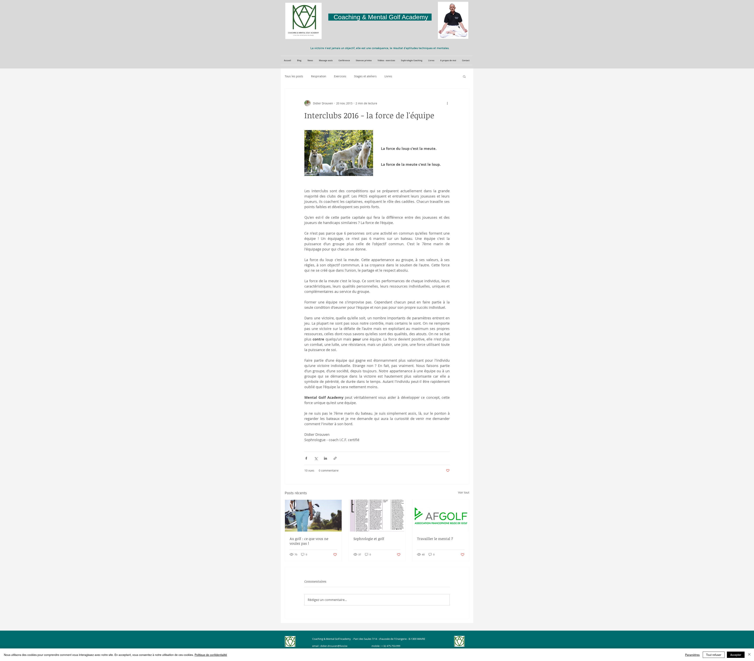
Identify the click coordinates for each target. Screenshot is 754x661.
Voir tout (463, 492)
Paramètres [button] (692, 655)
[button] (310, 60)
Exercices (340, 76)
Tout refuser (713, 655)
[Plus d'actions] (447, 103)
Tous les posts (294, 76)
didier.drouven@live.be (333, 646)
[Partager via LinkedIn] (325, 458)
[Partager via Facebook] (306, 458)
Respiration (318, 76)
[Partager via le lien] (335, 458)
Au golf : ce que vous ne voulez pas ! (309, 541)
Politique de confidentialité (211, 655)
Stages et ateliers (365, 76)
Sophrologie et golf (368, 538)
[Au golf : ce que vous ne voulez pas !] (313, 516)
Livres (388, 76)
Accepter (735, 655)
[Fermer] (749, 655)
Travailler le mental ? (435, 538)
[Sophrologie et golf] (377, 516)
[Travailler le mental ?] (440, 516)
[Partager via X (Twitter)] (316, 458)
